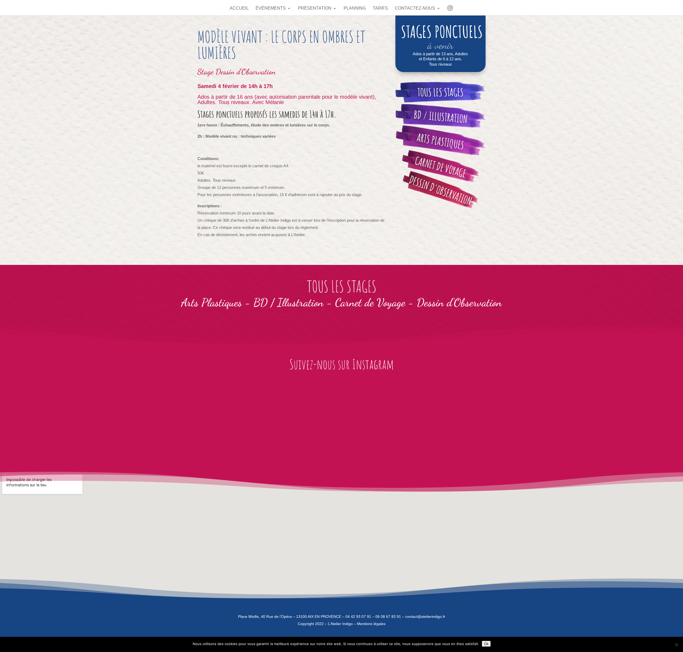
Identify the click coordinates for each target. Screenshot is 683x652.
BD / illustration (440, 117)
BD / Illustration (288, 302)
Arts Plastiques (440, 141)
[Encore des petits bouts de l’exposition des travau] (393, 421)
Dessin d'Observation (246, 71)
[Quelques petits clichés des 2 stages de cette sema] (186, 421)
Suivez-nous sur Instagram (341, 364)
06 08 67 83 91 (388, 616)
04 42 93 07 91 (358, 616)
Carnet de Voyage (370, 302)
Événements (271, 8)
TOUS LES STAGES (440, 92)
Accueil (239, 8)
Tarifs (380, 8)
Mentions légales (371, 624)
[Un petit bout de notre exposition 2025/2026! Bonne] (600, 421)
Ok (486, 644)
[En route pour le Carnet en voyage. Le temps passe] (83, 421)
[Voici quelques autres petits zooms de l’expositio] (496, 421)
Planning (355, 8)
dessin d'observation (440, 190)
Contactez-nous (415, 8)
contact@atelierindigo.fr (425, 616)
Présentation (314, 8)
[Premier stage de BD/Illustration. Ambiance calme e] (290, 421)
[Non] (676, 644)
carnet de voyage (440, 167)
